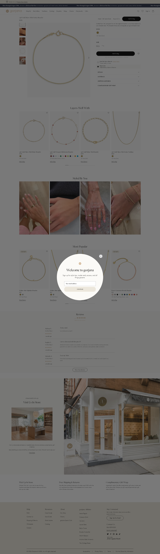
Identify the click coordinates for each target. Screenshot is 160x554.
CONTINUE (80, 289)
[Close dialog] (100, 256)
